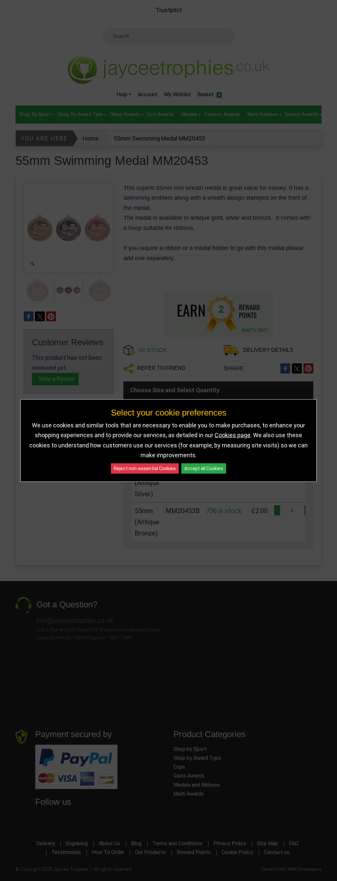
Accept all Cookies (203, 468)
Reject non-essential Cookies (145, 468)
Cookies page (232, 435)
